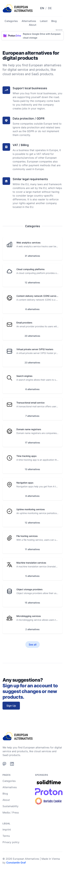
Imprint (7, 829)
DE (50, 8)
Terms (6, 835)
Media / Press (11, 812)
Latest (43, 21)
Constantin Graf (16, 862)
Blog (54, 21)
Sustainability (10, 806)
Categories (11, 21)
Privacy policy (11, 842)
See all (32, 644)
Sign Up (11, 705)
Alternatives (29, 21)
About (32, 24)
